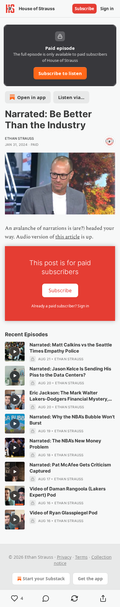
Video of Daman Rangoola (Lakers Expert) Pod (68, 492)
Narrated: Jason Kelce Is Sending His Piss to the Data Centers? (70, 372)
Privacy (64, 557)
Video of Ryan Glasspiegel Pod (64, 513)
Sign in (107, 8)
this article (67, 237)
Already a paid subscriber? (60, 306)
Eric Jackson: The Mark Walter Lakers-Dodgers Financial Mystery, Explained (69, 396)
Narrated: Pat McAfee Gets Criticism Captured (70, 468)
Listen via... (71, 97)
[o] (15, 352)
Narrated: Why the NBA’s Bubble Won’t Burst (72, 420)
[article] (60, 352)
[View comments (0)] (45, 598)
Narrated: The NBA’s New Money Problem (65, 444)
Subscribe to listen (60, 73)
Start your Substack (44, 578)
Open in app (31, 97)
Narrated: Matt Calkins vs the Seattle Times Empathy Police (71, 348)
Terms (81, 557)
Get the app (90, 578)
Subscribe (84, 8)
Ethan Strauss (19, 138)
